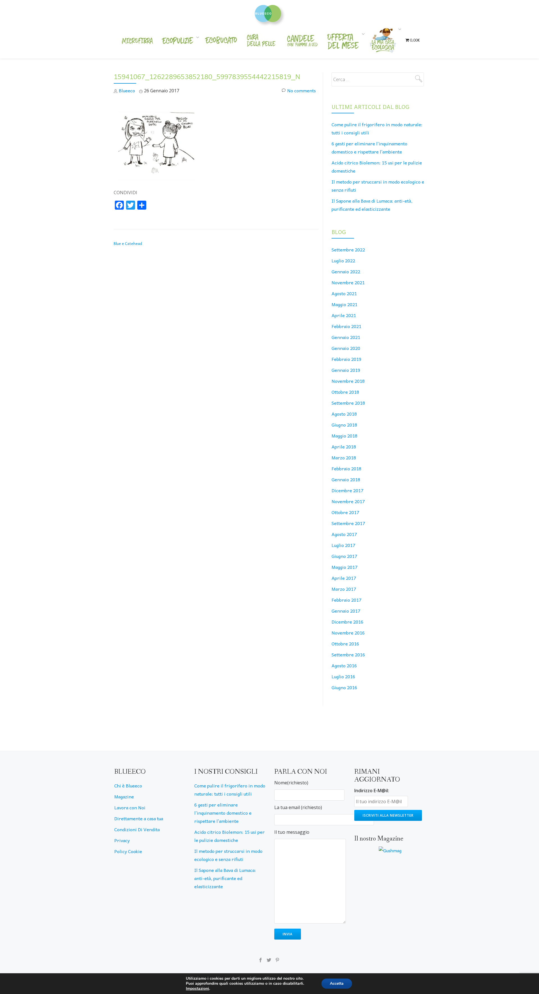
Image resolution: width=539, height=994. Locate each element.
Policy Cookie (128, 851)
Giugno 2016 (344, 687)
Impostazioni (197, 988)
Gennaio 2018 (346, 479)
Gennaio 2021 (346, 337)
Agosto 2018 (344, 413)
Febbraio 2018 (346, 468)
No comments (301, 90)
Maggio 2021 (344, 304)
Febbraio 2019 (346, 359)
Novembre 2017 (348, 501)
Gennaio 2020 (346, 348)
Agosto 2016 (344, 665)
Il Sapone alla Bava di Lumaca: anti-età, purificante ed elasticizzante (225, 878)
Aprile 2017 (344, 577)
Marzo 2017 (344, 588)
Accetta (337, 983)
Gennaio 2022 (346, 271)
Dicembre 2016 (347, 621)
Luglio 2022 (343, 260)
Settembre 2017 (348, 523)
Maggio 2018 (344, 435)
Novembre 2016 (348, 632)
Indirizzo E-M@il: (371, 790)
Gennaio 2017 (346, 610)
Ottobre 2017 (345, 512)
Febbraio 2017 (346, 599)
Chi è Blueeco (128, 785)
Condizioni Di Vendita (137, 829)
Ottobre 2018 (345, 391)
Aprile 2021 (344, 315)
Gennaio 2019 (346, 370)
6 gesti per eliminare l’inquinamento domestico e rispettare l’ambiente (223, 812)
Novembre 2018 (348, 380)
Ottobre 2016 (345, 643)
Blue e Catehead (128, 243)
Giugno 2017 (344, 556)
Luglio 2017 (343, 545)
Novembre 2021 (348, 282)
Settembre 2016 (348, 654)
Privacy (122, 840)
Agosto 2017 (344, 534)
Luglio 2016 (343, 676)
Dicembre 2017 (347, 490)
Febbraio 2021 (346, 326)
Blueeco (127, 90)
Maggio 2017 (344, 567)
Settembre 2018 (348, 402)
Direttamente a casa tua (138, 818)
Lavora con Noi (129, 807)
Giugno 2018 (344, 424)
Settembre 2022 (348, 249)
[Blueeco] (269, 12)
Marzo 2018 (344, 457)
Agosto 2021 (344, 293)
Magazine (124, 796)
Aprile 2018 (344, 446)
